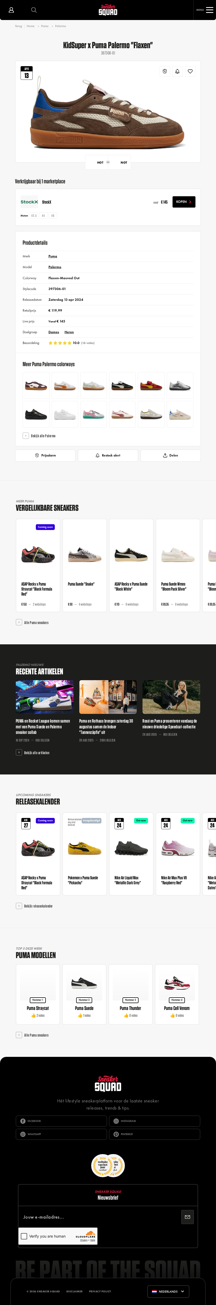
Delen (173, 455)
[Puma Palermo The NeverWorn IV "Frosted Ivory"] (151, 414)
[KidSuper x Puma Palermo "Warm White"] (180, 414)
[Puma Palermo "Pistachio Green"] (93, 385)
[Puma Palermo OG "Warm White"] (122, 414)
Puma (44, 26)
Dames (53, 332)
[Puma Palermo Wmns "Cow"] (36, 385)
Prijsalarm (48, 455)
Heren (69, 332)
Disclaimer (74, 1291)
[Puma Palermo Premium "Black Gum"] (122, 385)
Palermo (60, 26)
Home (31, 26)
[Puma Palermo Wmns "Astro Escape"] (180, 385)
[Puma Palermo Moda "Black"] (36, 414)
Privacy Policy (100, 1291)
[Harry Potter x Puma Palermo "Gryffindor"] (151, 385)
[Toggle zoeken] (34, 10)
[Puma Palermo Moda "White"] (65, 414)
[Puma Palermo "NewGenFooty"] (93, 414)
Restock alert (111, 455)
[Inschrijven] (187, 1217)
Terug (18, 26)
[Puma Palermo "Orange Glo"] (65, 385)
